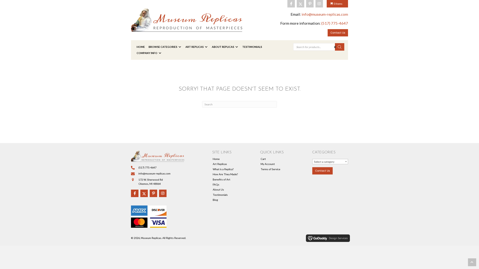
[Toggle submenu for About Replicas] (236, 47)
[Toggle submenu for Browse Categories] (180, 47)
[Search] (339, 47)
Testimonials (220, 194)
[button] (291, 3)
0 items (338, 3)
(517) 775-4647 (334, 23)
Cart (263, 158)
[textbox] (330, 161)
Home (216, 158)
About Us (218, 189)
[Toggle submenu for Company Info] (160, 53)
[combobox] (330, 161)
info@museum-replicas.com (325, 14)
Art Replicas (220, 164)
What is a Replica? (223, 169)
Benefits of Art (221, 179)
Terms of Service (270, 169)
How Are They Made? (225, 174)
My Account (268, 164)
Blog (215, 199)
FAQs (216, 184)
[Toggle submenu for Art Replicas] (206, 47)
